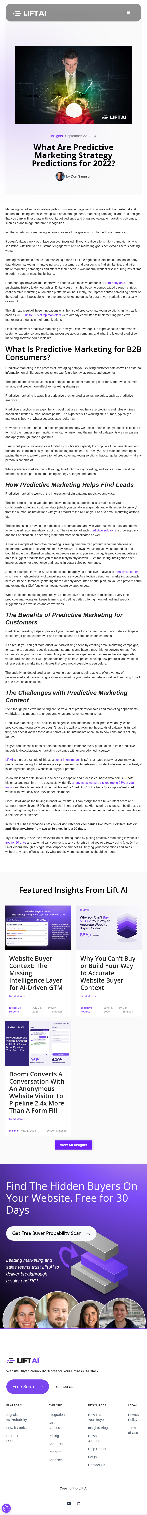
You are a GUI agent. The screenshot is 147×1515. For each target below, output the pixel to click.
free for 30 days (15, 842)
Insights (57, 136)
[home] (30, 13)
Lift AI (9, 759)
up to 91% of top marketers (43, 315)
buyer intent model (67, 759)
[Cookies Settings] (6, 1508)
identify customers (127, 571)
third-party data (115, 283)
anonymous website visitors (90, 782)
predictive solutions (103, 530)
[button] (128, 12)
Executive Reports (15, 1009)
